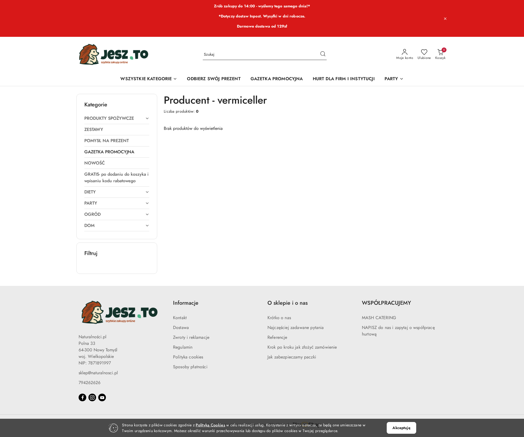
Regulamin (182, 347)
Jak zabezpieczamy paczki (291, 357)
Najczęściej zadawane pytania (295, 327)
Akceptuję (401, 427)
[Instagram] (92, 397)
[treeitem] (116, 118)
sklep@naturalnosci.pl (98, 373)
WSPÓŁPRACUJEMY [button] (386, 303)
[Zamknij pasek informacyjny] (445, 18)
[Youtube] (102, 397)
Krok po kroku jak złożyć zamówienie (302, 347)
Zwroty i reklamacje (191, 337)
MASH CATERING (379, 318)
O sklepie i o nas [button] (287, 303)
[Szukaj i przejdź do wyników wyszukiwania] (323, 54)
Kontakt (180, 318)
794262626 (89, 382)
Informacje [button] (185, 303)
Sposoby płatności (190, 367)
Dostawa (181, 327)
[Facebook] (82, 397)
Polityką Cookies (210, 425)
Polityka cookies (188, 357)
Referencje (277, 337)
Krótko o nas (279, 318)
